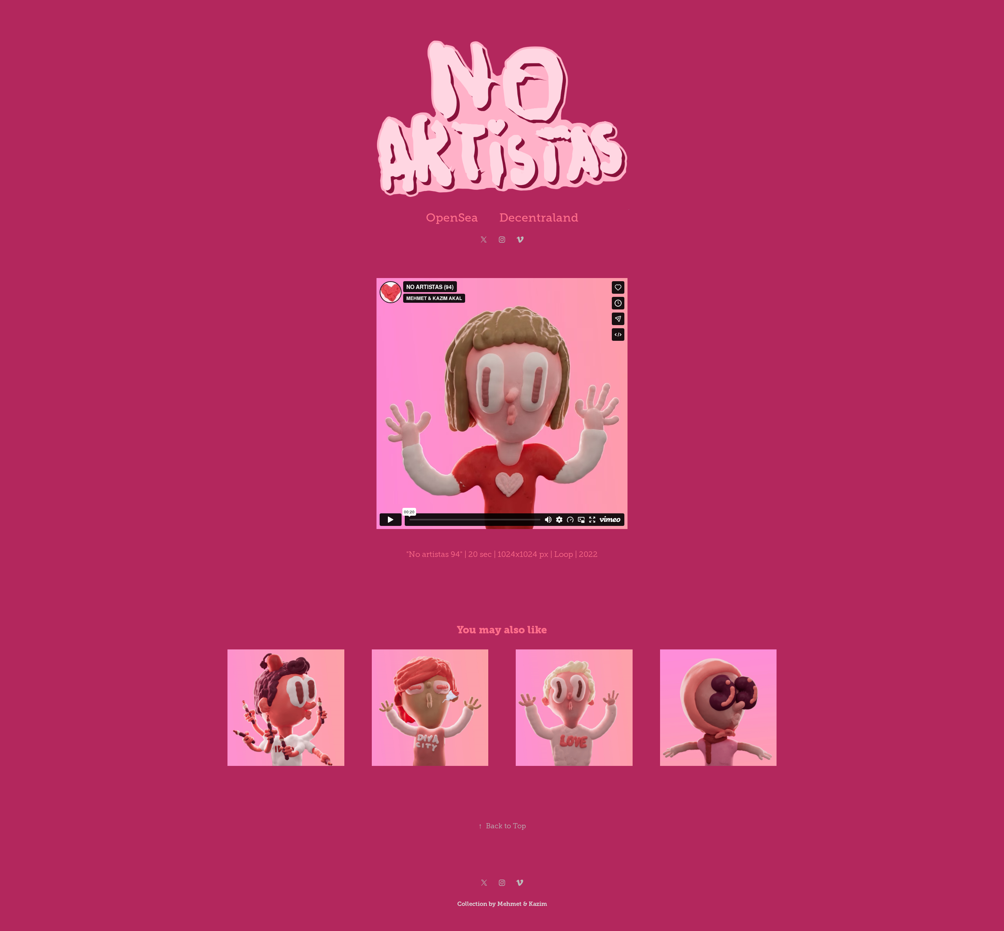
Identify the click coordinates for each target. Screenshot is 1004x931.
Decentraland (538, 217)
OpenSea (452, 217)
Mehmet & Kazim (522, 903)
